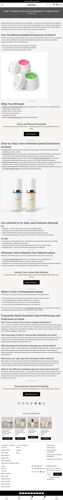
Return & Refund (5, 455)
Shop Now (7, 438)
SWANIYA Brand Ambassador (54, 459)
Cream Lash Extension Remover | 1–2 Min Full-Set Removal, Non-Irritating (20, 431)
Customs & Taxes (5, 450)
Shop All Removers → (31, 394)
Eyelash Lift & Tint (5, 484)
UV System (4, 471)
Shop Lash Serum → (31, 282)
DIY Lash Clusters (5, 481)
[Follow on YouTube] (41, 472)
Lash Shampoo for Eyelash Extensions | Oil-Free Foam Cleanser (45, 431)
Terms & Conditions (6, 460)
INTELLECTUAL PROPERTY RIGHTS (10, 463)
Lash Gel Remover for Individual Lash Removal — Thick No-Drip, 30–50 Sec (7, 431)
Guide (17, 452)
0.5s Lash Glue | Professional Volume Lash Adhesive (32, 431)
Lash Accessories (5, 486)
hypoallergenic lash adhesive (34, 308)
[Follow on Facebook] (32, 472)
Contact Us (4, 447)
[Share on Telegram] (35, 403)
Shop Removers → (31, 134)
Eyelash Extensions (6, 473)
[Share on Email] (39, 403)
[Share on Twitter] (23, 403)
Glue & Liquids (4, 476)
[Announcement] (31, 1)
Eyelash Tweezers (5, 478)
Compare (18, 450)
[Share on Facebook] (19, 403)
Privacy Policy (4, 452)
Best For (18, 447)
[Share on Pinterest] (27, 403)
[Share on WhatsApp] (44, 403)
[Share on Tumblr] (31, 403)
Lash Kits (3, 468)
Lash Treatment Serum (12, 168)
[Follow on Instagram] (35, 472)
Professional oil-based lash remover (13, 107)
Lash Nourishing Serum (15, 117)
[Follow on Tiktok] (44, 472)
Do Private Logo (51, 447)
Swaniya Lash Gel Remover (42, 158)
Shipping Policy (5, 458)
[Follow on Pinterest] (38, 472)
